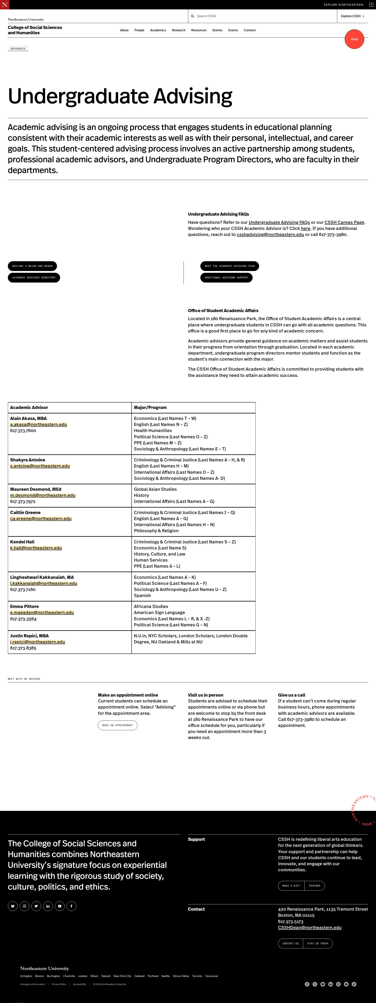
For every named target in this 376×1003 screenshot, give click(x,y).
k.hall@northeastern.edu (36, 548)
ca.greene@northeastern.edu (40, 519)
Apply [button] (354, 39)
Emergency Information (32, 984)
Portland (153, 976)
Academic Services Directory (34, 277)
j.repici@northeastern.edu (37, 642)
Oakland (139, 976)
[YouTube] (322, 984)
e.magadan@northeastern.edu (42, 612)
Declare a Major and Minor (32, 266)
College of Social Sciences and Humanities (35, 30)
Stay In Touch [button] (317, 943)
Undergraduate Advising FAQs (279, 222)
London (82, 976)
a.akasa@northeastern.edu (38, 424)
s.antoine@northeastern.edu (40, 466)
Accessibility (79, 984)
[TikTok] (354, 984)
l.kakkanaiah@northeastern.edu (43, 583)
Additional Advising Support (226, 277)
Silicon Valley (181, 976)
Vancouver (211, 976)
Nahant (105, 976)
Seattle (166, 976)
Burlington (53, 976)
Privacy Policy (59, 984)
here (305, 228)
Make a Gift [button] (291, 885)
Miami (94, 976)
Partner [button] (314, 885)
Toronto (197, 976)
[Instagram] (338, 984)
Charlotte (69, 976)
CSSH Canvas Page (344, 222)
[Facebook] (307, 984)
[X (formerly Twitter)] (315, 984)
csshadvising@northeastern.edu (270, 234)
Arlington (26, 976)
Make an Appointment (117, 725)
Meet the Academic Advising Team (230, 266)
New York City (122, 976)
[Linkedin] (330, 984)
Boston (39, 976)
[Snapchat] (346, 984)
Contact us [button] (291, 943)
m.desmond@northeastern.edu (42, 495)
